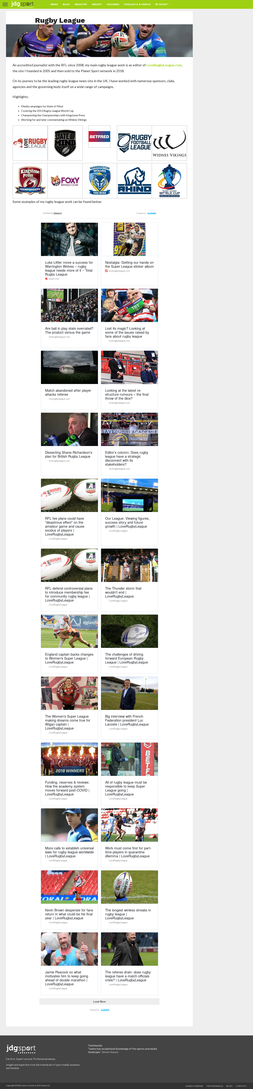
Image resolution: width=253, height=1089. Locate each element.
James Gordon (194, 1086)
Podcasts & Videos (137, 4)
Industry (81, 4)
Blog (66, 4)
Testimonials (214, 1086)
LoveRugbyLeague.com (164, 65)
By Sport (161, 4)
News (54, 4)
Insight (97, 4)
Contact (241, 1086)
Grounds (113, 4)
